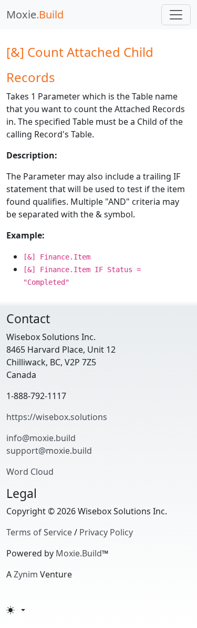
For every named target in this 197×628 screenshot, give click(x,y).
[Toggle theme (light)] (15, 610)
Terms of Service (39, 532)
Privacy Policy (106, 532)
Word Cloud (30, 471)
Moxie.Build (79, 553)
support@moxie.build (49, 450)
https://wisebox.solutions (56, 417)
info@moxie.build (41, 438)
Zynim (26, 574)
